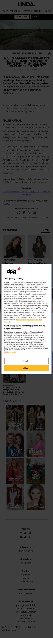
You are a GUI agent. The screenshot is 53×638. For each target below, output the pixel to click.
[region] (26, 319)
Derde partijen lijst (10, 352)
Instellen (26, 361)
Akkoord (26, 368)
